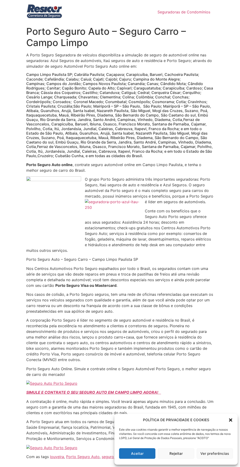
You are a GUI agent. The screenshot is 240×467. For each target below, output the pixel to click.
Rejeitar (176, 453)
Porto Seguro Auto (83, 456)
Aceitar (137, 453)
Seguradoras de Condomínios (184, 12)
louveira (57, 456)
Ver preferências (214, 453)
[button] (230, 420)
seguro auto (112, 456)
